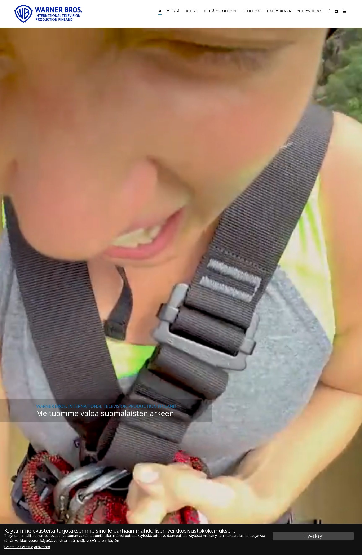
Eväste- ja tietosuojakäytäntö (27, 547)
